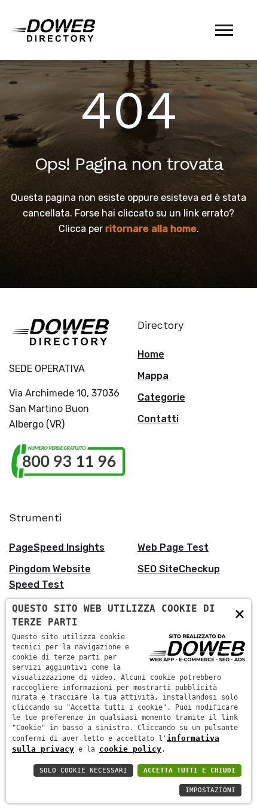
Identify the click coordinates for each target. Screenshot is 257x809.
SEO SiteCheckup (178, 569)
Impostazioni (210, 790)
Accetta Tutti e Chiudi (189, 770)
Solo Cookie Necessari (83, 770)
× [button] (239, 613)
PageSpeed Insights (57, 547)
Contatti (158, 419)
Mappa (153, 375)
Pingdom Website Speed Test (50, 576)
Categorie (161, 397)
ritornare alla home (151, 228)
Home (150, 354)
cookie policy (130, 748)
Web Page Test (173, 547)
